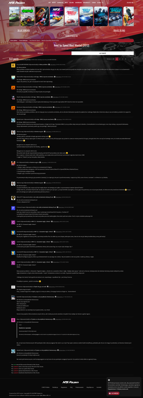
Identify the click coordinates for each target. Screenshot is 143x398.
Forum (94, 2)
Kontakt (99, 387)
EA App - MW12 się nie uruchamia (44, 77)
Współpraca (90, 387)
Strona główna (13, 40)
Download (60, 2)
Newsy (54, 2)
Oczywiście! (114, 393)
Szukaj (99, 2)
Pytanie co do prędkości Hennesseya (43, 297)
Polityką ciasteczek (122, 389)
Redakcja (55, 387)
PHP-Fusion (37, 393)
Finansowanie (79, 387)
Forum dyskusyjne (23, 40)
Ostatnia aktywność (25, 59)
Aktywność (102, 53)
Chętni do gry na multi (40, 286)
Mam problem (44, 64)
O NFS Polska (45, 387)
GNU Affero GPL (44, 395)
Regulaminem (112, 389)
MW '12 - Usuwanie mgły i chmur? (41, 221)
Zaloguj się (130, 2)
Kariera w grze (39, 131)
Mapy (66, 2)
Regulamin (64, 387)
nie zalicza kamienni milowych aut (43, 197)
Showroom (78, 2)
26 (132, 59)
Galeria (71, 2)
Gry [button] (49, 2)
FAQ (71, 387)
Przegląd (40, 53)
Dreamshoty (86, 2)
